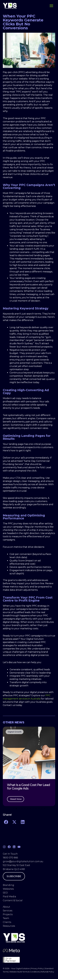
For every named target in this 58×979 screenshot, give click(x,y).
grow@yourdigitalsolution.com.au (23, 861)
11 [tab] (41, 808)
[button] (6, 766)
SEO (5, 892)
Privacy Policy (37, 968)
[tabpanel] (29, 766)
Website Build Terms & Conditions (24, 972)
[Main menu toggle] (51, 6)
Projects (8, 914)
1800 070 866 (10, 857)
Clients (7, 922)
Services (7, 910)
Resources (9, 926)
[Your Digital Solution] (10, 5)
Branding (8, 885)
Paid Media (9, 896)
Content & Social (13, 900)
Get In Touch (10, 853)
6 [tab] (27, 808)
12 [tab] (44, 808)
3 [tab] (19, 808)
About (7, 906)
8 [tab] (33, 808)
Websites (8, 889)
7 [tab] (30, 808)
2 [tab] (16, 808)
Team (6, 918)
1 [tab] (13, 808)
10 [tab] (38, 808)
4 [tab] (22, 808)
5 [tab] (24, 808)
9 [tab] (36, 808)
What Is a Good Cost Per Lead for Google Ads (28, 786)
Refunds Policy (47, 972)
